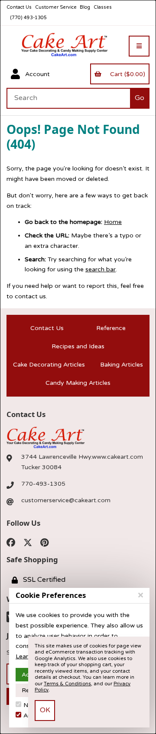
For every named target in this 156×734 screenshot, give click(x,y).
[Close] (140, 595)
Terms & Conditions (67, 684)
